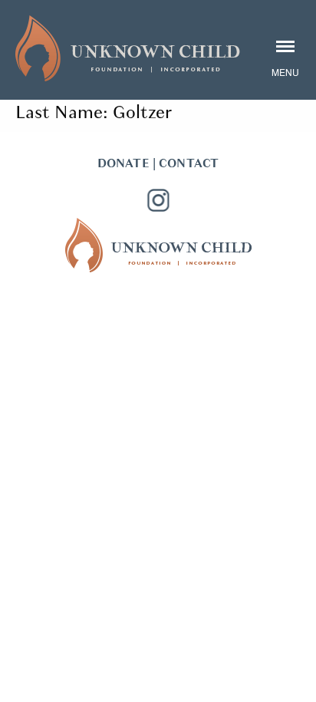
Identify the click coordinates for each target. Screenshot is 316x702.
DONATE (123, 163)
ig (158, 200)
